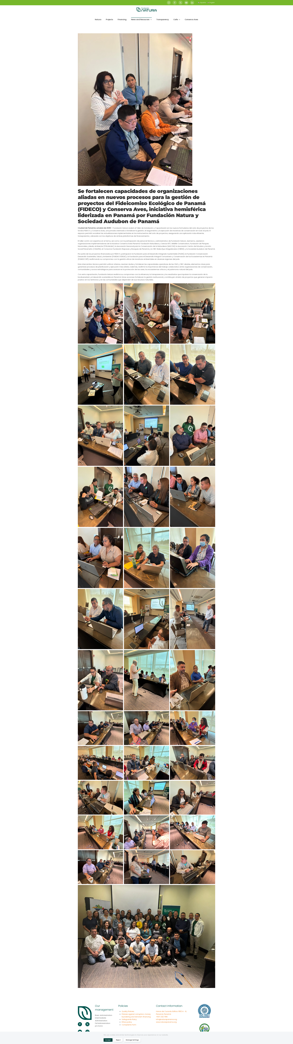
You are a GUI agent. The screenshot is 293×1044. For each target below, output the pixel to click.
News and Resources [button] (140, 19)
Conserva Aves (191, 19)
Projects (109, 19)
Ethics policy (127, 1022)
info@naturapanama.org (166, 1019)
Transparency (162, 19)
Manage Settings (132, 1040)
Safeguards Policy (129, 1019)
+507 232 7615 (162, 1017)
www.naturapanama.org (166, 1022)
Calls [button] (175, 19)
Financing (122, 19)
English (212, 2)
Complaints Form (129, 1025)
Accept (108, 1040)
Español (203, 2)
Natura (98, 19)
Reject (118, 1040)
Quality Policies (128, 1011)
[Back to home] (146, 10)
